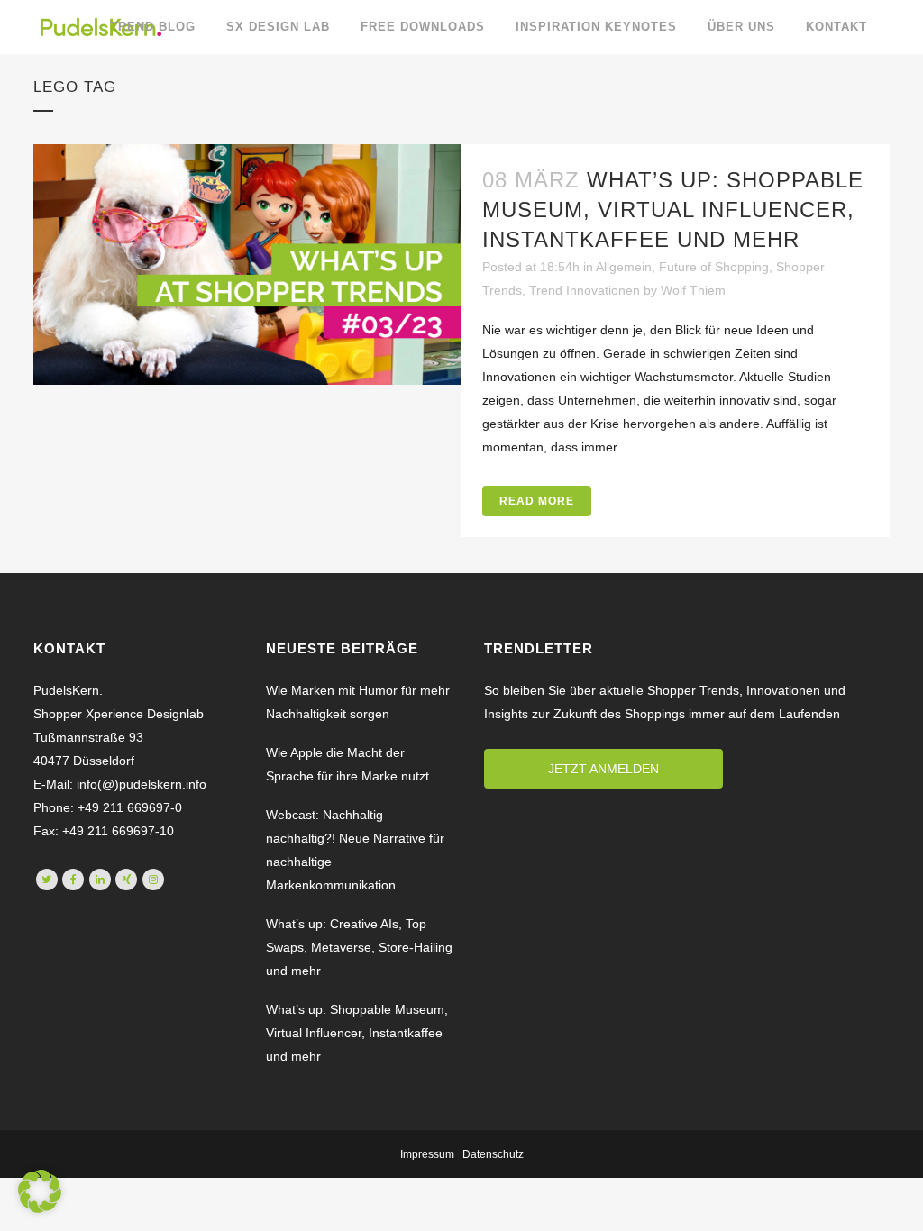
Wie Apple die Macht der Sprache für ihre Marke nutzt (347, 764)
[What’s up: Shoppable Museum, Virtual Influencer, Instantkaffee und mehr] (247, 264)
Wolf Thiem (693, 290)
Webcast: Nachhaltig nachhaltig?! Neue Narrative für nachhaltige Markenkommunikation (355, 849)
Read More (536, 501)
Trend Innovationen (584, 290)
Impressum (427, 1154)
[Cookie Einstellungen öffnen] (39, 1208)
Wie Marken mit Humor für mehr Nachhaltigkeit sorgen (358, 702)
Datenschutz (493, 1154)
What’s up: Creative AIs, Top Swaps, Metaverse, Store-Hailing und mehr (359, 947)
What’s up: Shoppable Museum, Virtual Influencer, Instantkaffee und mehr (673, 209)
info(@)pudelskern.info (139, 784)
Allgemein (624, 267)
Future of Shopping (714, 267)
